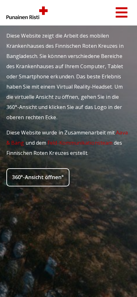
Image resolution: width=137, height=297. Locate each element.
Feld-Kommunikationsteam (79, 142)
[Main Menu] (121, 13)
